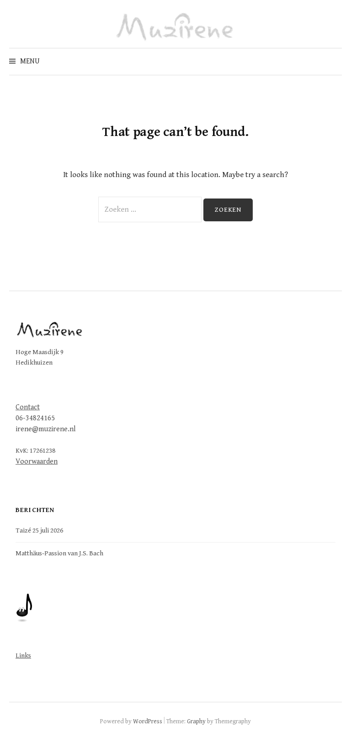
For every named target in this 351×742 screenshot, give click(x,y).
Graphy (196, 721)
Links (23, 655)
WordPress (147, 721)
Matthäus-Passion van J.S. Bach (59, 553)
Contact (28, 407)
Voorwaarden (37, 461)
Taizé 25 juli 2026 (39, 530)
